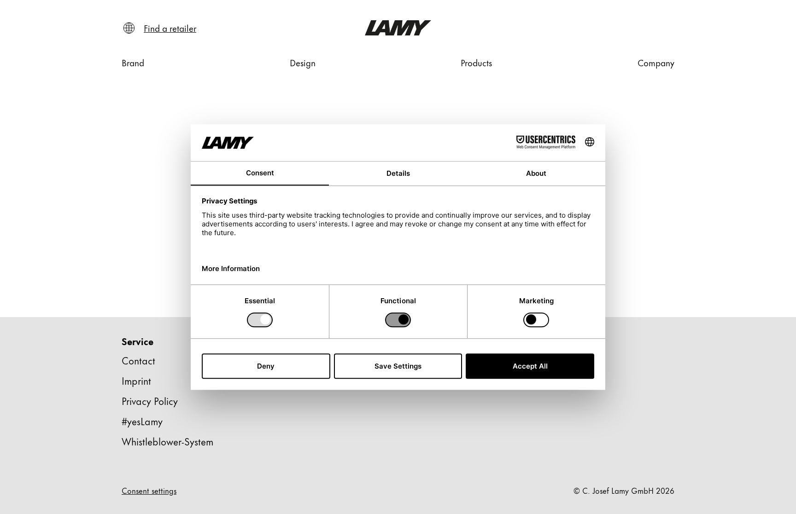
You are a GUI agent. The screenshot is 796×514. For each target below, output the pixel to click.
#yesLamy (142, 420)
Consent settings (149, 490)
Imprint (136, 380)
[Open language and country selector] (129, 28)
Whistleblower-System (167, 441)
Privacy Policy (150, 400)
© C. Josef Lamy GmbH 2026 (624, 490)
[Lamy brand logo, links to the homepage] (398, 27)
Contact (138, 360)
